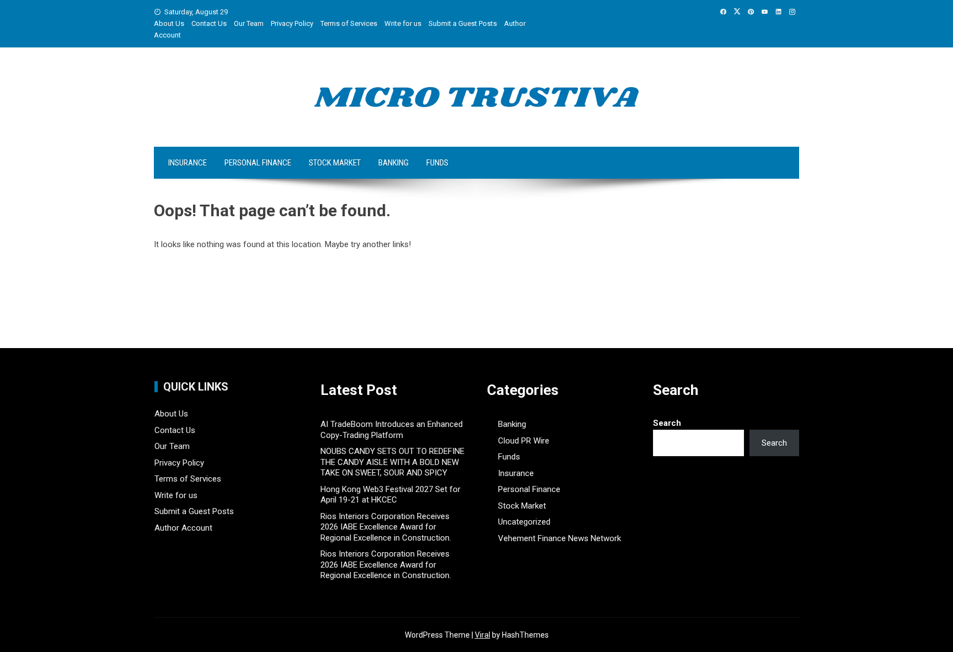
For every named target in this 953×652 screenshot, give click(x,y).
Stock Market (335, 163)
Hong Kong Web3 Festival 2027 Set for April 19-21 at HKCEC (390, 494)
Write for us (402, 23)
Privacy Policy (292, 23)
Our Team (249, 23)
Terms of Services (348, 23)
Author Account (183, 528)
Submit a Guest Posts (463, 23)
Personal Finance (257, 163)
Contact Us (209, 23)
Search (667, 423)
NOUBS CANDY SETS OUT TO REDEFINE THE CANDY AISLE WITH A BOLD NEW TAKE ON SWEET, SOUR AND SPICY (392, 462)
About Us (169, 23)
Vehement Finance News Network (559, 538)
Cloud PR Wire (523, 441)
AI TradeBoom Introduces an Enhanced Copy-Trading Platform (391, 429)
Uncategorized (524, 522)
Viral (482, 634)
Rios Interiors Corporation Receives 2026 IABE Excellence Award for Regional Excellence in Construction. (385, 527)
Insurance (187, 163)
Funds (437, 163)
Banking (393, 163)
